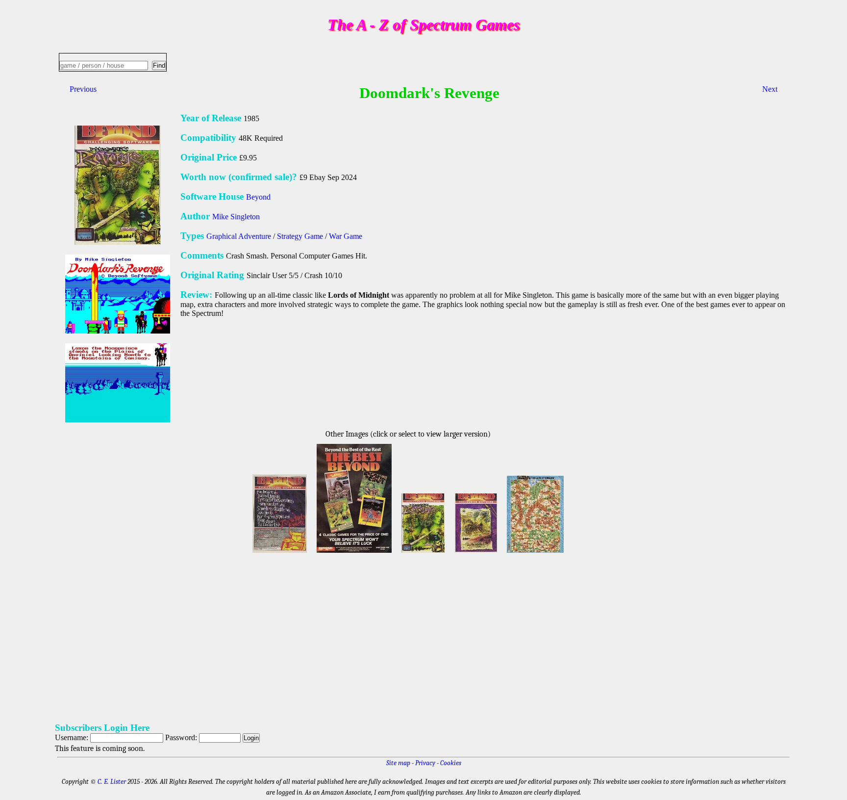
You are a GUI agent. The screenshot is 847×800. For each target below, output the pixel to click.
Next (769, 89)
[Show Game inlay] (423, 554)
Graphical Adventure (238, 236)
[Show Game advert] (280, 554)
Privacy (425, 763)
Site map (398, 763)
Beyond (258, 197)
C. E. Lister (112, 781)
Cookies (450, 763)
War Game (345, 236)
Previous (83, 89)
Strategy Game (300, 236)
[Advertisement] (349, 636)
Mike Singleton (236, 216)
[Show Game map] (535, 554)
